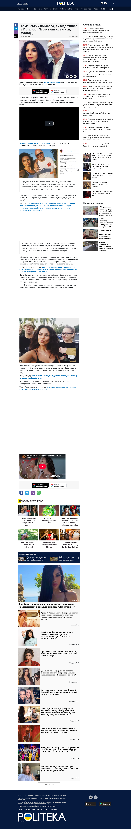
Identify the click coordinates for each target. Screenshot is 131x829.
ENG (103, 9)
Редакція (39, 809)
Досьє (29, 9)
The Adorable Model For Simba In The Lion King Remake (100, 185)
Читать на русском (72, 36)
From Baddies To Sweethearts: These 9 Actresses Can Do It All (102, 194)
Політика (47, 9)
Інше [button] (110, 9)
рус (25, 3)
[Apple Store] (90, 804)
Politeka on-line (66, 9)
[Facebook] (16, 25)
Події (96, 9)
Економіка (38, 9)
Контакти (54, 809)
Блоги (55, 9)
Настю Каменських (52, 82)
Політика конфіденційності (26, 809)
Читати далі (49, 784)
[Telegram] (105, 3)
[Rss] (102, 3)
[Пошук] (113, 3)
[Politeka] (65, 3)
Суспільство (86, 9)
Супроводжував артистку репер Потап (36, 143)
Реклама (46, 809)
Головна (21, 9)
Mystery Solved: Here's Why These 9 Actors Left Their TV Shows (101, 157)
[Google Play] (105, 804)
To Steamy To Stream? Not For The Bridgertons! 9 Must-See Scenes (102, 175)
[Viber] (16, 32)
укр (19, 3)
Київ (76, 9)
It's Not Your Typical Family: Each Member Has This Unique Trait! (101, 166)
